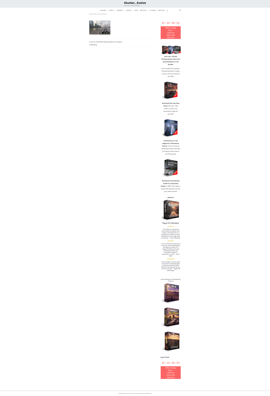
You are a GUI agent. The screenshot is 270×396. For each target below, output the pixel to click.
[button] (106, 10)
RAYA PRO (103, 10)
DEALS (136, 10)
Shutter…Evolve (135, 3)
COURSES (128, 10)
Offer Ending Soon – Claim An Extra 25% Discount (170, 33)
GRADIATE (120, 10)
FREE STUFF (143, 10)
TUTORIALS (153, 10)
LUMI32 (111, 10)
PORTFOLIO (161, 10)
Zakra (142, 393)
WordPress (148, 393)
